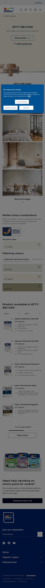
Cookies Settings (22, 102)
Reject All (26, 108)
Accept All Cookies (10, 108)
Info (29, 96)
